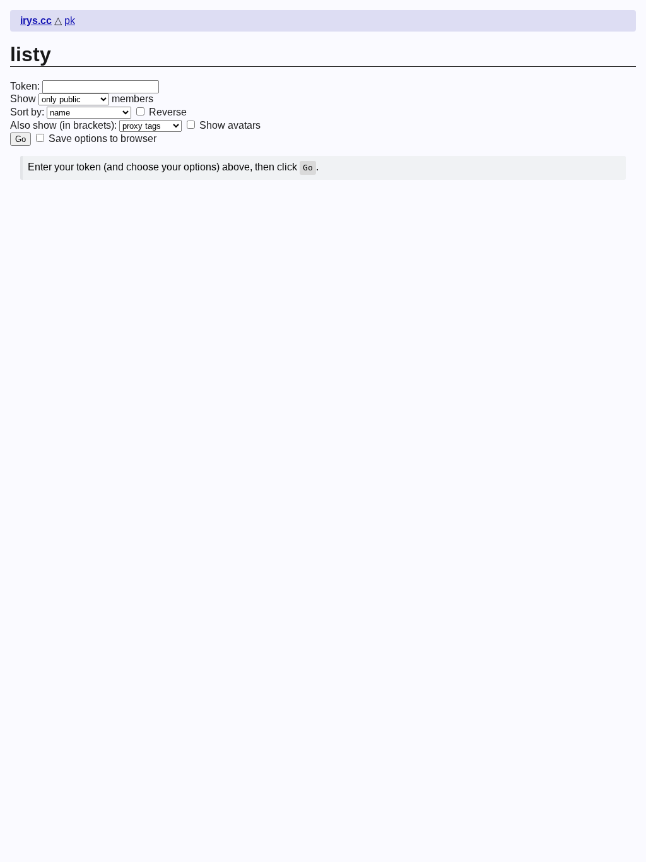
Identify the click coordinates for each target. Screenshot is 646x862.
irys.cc (36, 20)
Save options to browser (101, 138)
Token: (25, 86)
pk (69, 20)
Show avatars (229, 125)
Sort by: (27, 112)
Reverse (166, 112)
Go (20, 139)
